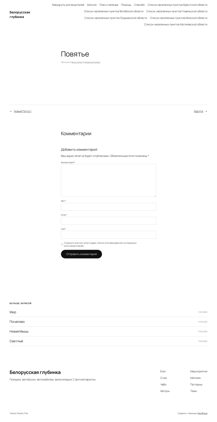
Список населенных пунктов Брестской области (177, 4)
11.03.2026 (202, 312)
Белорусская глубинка (20, 14)
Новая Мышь (19, 331)
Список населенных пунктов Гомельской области (176, 11)
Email (64, 214)
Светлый (16, 341)
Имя (63, 200)
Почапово (17, 322)
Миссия (92, 4)
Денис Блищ (77, 62)
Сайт (63, 228)
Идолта (198, 111)
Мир (13, 312)
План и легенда (108, 4)
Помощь (126, 4)
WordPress (202, 413)
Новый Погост (22, 111)
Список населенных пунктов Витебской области (114, 11)
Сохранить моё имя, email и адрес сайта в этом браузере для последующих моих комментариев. (100, 244)
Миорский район (92, 62)
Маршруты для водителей (68, 4)
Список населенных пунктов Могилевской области (175, 24)
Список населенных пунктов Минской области (178, 18)
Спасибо (139, 4)
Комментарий (68, 162)
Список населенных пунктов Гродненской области (115, 18)
